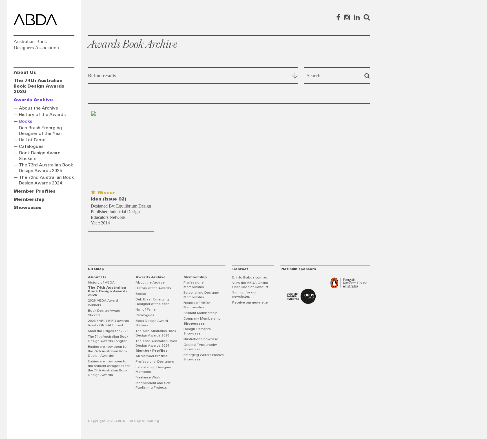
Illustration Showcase (200, 339)
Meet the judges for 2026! (109, 331)
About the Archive (38, 108)
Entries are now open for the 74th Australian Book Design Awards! (108, 351)
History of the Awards (42, 114)
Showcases (27, 207)
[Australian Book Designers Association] (35, 19)
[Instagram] (347, 17)
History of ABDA (101, 282)
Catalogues (31, 146)
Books (25, 121)
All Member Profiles (152, 356)
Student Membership (200, 313)
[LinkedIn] (357, 17)
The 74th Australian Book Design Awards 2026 (39, 85)
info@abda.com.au (251, 277)
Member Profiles (35, 191)
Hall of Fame (32, 140)
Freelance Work (148, 377)
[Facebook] (338, 17)
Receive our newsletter (250, 302)
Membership (29, 199)
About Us (25, 72)
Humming (150, 421)
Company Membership (202, 318)
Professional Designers (155, 362)
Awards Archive (33, 99)
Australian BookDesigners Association (36, 44)
